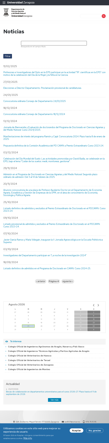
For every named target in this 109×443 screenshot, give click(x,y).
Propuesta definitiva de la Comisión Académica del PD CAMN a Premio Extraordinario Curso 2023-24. (53, 145)
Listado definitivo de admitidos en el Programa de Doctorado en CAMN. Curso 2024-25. (47, 268)
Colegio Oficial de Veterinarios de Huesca (29, 355)
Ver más (54, 399)
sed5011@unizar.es (72, 422)
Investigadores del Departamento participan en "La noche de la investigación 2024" (44, 255)
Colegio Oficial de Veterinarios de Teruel (29, 360)
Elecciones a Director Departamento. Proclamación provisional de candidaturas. (42, 88)
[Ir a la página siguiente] (98, 305)
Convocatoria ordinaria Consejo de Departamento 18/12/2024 (34, 114)
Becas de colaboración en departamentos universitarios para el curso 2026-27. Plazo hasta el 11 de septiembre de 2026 (51, 392)
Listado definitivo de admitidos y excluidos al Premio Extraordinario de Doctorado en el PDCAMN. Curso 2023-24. (54, 209)
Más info (27, 438)
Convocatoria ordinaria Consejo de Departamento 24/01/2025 (34, 101)
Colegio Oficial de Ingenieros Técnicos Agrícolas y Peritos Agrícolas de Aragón (48, 351)
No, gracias (95, 430)
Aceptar (76, 430)
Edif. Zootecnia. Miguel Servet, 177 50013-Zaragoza (37, 422)
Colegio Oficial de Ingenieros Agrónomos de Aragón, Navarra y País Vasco (46, 346)
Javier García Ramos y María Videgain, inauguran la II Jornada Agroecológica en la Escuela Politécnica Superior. (53, 241)
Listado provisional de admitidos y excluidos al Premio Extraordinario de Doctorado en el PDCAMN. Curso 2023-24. (51, 225)
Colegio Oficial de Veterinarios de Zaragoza (30, 364)
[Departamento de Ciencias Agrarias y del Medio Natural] (17, 16)
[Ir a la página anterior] (93, 305)
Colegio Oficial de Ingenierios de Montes (29, 369)
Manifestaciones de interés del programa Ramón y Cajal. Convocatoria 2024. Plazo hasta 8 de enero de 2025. (54, 137)
